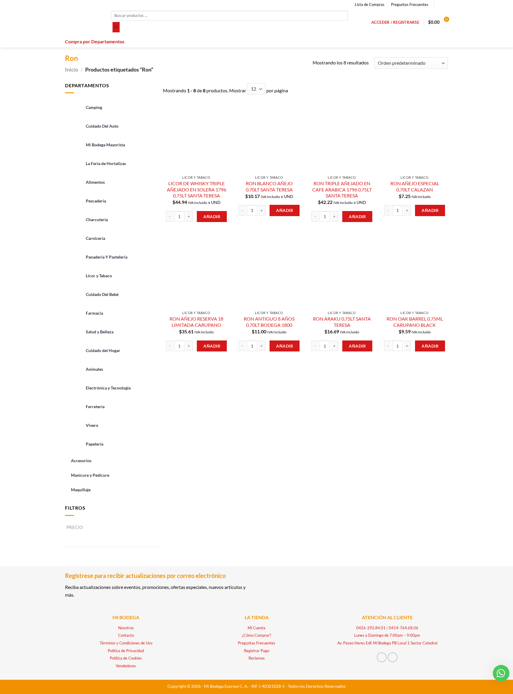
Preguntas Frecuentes (409, 4)
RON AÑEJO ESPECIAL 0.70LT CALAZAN (414, 186)
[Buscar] (116, 27)
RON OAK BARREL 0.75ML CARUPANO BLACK (415, 322)
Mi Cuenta (256, 627)
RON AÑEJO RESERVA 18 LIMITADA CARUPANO (196, 322)
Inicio (71, 69)
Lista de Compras (369, 4)
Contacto (126, 635)
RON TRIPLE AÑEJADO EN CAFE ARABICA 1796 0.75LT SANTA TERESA (342, 189)
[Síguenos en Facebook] (439, 4)
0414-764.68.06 (403, 627)
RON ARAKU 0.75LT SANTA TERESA (342, 322)
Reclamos (256, 658)
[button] (395, 22)
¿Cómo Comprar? (256, 635)
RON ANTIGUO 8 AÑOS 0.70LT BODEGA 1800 (269, 322)
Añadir (211, 216)
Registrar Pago (256, 650)
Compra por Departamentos (94, 41)
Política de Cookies (126, 658)
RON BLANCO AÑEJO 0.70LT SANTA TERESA (269, 186)
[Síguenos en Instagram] (445, 4)
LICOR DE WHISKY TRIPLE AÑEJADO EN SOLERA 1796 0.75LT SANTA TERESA (196, 189)
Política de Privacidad (126, 650)
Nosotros (126, 627)
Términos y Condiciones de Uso (126, 643)
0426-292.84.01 (371, 627)
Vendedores (126, 665)
